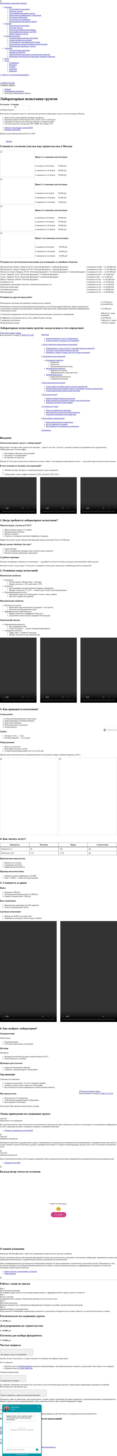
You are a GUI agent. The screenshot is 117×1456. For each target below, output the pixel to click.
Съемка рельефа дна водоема (20, 40)
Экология (8, 48)
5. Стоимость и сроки (49, 406)
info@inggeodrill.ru (22, 75)
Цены (7, 59)
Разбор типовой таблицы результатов (60, 398)
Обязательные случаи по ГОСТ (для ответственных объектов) (70, 348)
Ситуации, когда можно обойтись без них (62, 350)
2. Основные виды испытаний (53, 356)
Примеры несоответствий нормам (59, 403)
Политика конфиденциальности (43, 1447)
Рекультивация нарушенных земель (23, 22)
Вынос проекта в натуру (18, 34)
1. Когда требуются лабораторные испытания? (59, 344)
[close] (115, 730)
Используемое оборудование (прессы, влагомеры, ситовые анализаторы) (74, 389)
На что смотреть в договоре (57, 424)
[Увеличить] (55, 761)
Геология (8, 7)
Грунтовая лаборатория (18, 17)
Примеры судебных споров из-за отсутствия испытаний (68, 352)
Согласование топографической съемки (24, 42)
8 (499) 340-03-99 (25, 1368)
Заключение (46, 430)
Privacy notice (110, 730)
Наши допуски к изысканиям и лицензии (21, 1271)
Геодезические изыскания (19, 26)
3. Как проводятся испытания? (53, 383)
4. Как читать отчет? (49, 395)
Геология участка (16, 11)
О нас (7, 61)
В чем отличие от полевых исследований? (62, 341)
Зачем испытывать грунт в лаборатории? (62, 339)
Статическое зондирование (19, 19)
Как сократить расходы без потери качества (63, 412)
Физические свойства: (54, 360)
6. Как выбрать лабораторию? (53, 418)
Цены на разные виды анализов (58, 410)
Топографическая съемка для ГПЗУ (23, 32)
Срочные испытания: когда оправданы (61, 414)
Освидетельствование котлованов (22, 30)
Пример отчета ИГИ (12, 130)
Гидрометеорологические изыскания (23, 38)
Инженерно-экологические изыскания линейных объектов (32, 57)
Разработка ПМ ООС (17, 52)
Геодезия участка (15, 28)
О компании (14, 63)
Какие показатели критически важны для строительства (68, 400)
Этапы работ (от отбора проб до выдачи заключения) (66, 387)
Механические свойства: (55, 368)
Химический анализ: (54, 375)
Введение (45, 335)
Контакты (13, 65)
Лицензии (13, 69)
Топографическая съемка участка (22, 13)
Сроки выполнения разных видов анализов (63, 391)
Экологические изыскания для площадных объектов (29, 54)
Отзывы (12, 67)
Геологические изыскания (19, 9)
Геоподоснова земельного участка (22, 46)
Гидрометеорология (12, 36)
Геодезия (8, 24)
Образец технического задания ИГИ (19, 128)
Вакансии (13, 71)
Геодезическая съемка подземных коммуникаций (28, 44)
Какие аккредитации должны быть (59, 422)
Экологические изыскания (19, 50)
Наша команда (10, 1274)
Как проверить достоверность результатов (62, 426)
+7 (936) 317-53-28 (7, 75)
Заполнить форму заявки (11, 333)
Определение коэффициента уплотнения (25, 15)
